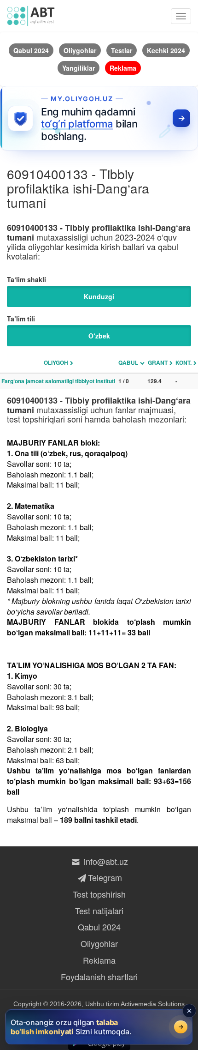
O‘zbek (99, 335)
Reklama (99, 960)
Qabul (128, 362)
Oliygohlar (99, 943)
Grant (158, 362)
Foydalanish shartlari (99, 977)
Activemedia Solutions (153, 1004)
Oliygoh (56, 362)
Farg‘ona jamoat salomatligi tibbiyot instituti (58, 381)
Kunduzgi (99, 296)
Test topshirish (99, 894)
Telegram (105, 877)
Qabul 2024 (99, 927)
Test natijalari (99, 911)
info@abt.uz (105, 861)
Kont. (183, 362)
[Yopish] (189, 1011)
